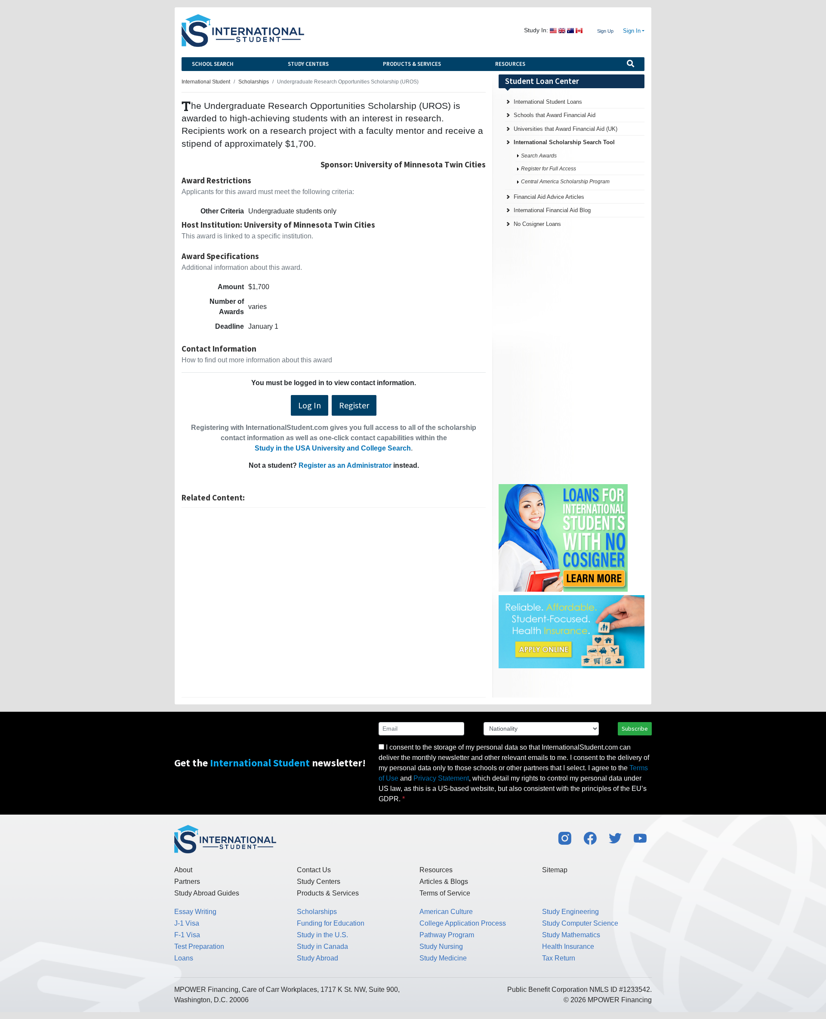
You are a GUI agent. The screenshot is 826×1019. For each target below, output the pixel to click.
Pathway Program (446, 935)
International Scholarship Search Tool (564, 142)
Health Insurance (568, 946)
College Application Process (462, 923)
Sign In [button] (632, 31)
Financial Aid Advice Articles (549, 197)
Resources (510, 64)
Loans (183, 958)
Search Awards (539, 156)
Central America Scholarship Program (565, 182)
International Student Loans (548, 102)
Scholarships (317, 911)
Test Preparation (199, 946)
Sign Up (605, 31)
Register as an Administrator (345, 465)
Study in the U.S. (322, 935)
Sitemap (554, 870)
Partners (187, 881)
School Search (213, 64)
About (183, 870)
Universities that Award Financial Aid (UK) (565, 129)
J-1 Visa (186, 923)
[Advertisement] (334, 602)
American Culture (446, 911)
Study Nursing (441, 946)
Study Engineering (570, 911)
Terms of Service (444, 893)
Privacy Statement (441, 778)
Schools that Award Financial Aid (554, 115)
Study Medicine (443, 958)
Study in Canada (322, 946)
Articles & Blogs (443, 881)
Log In (309, 405)
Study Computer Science (580, 923)
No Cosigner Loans (537, 224)
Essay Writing (195, 911)
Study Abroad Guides (206, 893)
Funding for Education (330, 923)
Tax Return (558, 958)
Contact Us (314, 870)
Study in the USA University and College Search (333, 448)
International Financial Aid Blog (552, 210)
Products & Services (412, 64)
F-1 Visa (187, 935)
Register (354, 405)
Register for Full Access (548, 169)
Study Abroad (317, 958)
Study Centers (308, 64)
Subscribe (635, 728)
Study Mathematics (571, 935)
